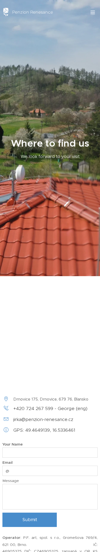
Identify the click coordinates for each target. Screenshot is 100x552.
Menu (93, 12)
